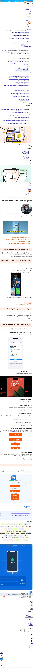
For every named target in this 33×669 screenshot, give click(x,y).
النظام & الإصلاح (29, 29)
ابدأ (30, 145)
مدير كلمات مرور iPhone (29, 615)
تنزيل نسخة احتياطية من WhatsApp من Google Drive (21, 67)
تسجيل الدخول (29, 189)
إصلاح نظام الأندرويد (26, 155)
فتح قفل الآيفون (28, 526)
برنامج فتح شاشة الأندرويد (25, 153)
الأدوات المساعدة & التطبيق (28, 72)
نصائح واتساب (21, 524)
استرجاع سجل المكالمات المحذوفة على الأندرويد (22, 70)
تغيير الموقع (7, 524)
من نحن (31, 608)
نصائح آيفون (16, 524)
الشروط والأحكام (30, 611)
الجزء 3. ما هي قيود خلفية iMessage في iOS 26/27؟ (22, 241)
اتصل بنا (28, 7)
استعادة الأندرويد (21, 537)
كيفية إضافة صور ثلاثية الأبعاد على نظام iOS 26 (22, 69)
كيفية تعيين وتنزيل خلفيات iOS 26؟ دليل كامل (22, 68)
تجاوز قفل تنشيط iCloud (25, 151)
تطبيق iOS (2, 526)
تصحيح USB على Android (29, 617)
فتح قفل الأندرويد (27, 524)
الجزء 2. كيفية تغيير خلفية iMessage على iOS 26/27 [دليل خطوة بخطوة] (18, 239)
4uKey (32, 602)
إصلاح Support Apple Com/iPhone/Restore (23, 43)
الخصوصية (31, 610)
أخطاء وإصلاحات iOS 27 (29, 616)
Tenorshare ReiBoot (13, 431)
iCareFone (31, 603)
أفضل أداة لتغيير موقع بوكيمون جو (24, 99)
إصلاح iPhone (27, 537)
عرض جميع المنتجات (28, 64)
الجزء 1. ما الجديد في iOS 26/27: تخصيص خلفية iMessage (21, 237)
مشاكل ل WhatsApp (15, 537)
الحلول (30, 146)
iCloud (5, 539)
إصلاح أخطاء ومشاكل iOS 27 (25, 44)
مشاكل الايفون (7, 526)
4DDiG (32, 604)
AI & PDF (30, 103)
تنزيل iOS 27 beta (26, 158)
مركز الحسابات (27, 24)
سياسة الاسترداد (30, 623)
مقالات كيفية (31, 622)
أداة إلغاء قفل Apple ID (26, 150)
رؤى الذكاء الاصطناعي (9, 531)
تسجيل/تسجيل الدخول (26, 506)
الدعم (32, 612)
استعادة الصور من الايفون (25, 156)
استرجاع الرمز (31, 625)
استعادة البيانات (15, 531)
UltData (32, 605)
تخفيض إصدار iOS (26, 157)
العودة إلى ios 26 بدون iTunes (25, 45)
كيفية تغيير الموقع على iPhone (24, 100)
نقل (6, 537)
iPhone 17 (12, 526)
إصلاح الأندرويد (23, 526)
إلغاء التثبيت (31, 624)
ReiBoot (31, 601)
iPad (20, 531)
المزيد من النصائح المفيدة (27, 46)
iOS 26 (25, 211)
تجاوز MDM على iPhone (25, 152)
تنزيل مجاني (9, 595)
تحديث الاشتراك (27, 9)
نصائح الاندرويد (17, 526)
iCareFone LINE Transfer (29, 619)
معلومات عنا (27, 8)
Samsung (7, 533)
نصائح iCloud (24, 531)
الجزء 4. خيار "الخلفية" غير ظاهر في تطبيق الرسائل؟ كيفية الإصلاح (19, 243)
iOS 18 (3, 537)
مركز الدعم (27, 6)
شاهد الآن (29, 185)
